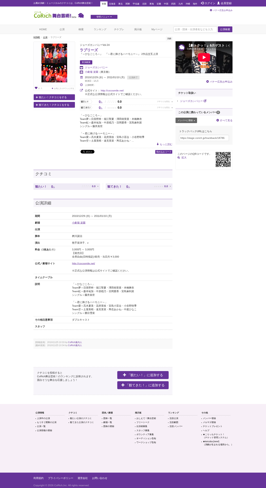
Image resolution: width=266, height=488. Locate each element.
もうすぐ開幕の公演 (46, 422)
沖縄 (188, 4)
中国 (166, 4)
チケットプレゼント (212, 426)
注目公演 (174, 418)
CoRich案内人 (75, 342)
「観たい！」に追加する (145, 375)
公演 (62, 29)
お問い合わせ (99, 478)
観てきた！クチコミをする (54, 104)
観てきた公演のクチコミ (82, 422)
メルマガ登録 (209, 422)
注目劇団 (174, 422)
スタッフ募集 (142, 430)
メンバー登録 (209, 418)
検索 (81, 29)
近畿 (159, 4)
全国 (104, 4)
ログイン (209, 3)
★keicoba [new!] (218, 443)
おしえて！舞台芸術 (146, 418)
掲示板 (138, 29)
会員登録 (226, 3)
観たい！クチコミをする (53, 97)
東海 (151, 4)
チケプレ (119, 29)
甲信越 (136, 4)
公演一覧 (41, 426)
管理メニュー (102, 17)
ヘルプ (206, 430)
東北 (120, 4)
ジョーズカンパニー (96, 67)
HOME (43, 29)
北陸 (144, 4)
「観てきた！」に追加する (145, 385)
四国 (173, 4)
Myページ (156, 29)
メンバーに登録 (185, 120)
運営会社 (83, 478)
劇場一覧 (107, 422)
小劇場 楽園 (91, 71)
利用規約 (38, 478)
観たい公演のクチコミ (81, 418)
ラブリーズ (89, 50)
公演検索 (225, 29)
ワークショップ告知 (146, 442)
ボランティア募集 (145, 434)
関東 (128, 4)
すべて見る (226, 120)
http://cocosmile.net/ (112, 90)
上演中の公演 (43, 418)
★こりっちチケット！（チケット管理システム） (216, 436)
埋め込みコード (163, 152)
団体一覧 (107, 418)
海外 (195, 4)
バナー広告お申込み (223, 10)
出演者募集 (141, 426)
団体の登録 (108, 426)
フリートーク (142, 422)
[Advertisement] (133, 461)
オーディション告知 (146, 438)
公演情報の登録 (44, 430)
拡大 (184, 157)
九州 (180, 4)
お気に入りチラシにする (64, 88)
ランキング (100, 29)
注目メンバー (176, 426)
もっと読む (166, 144)
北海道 (112, 4)
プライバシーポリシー (60, 478)
